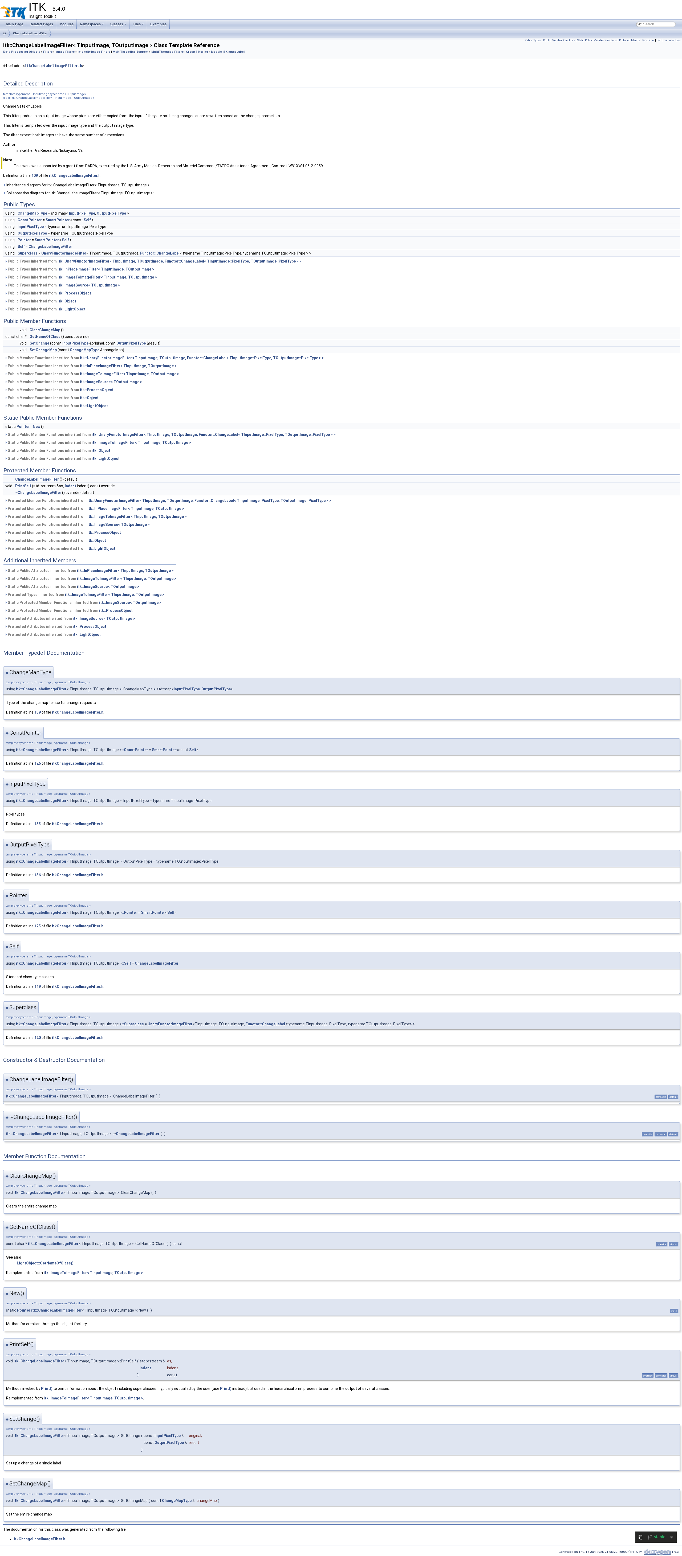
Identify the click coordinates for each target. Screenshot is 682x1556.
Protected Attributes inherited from (71, 618)
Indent (70, 486)
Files (137, 24)
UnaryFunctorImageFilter (63, 253)
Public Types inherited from (154, 261)
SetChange (39, 343)
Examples (158, 24)
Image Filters (65, 52)
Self (87, 220)
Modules (66, 24)
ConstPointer (30, 220)
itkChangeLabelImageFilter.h (53, 66)
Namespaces (90, 24)
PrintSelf (23, 486)
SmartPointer (58, 220)
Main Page (14, 24)
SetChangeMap (43, 350)
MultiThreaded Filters (167, 52)
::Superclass (133, 1024)
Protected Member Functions (636, 40)
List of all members (669, 40)
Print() (46, 1388)
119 (37, 986)
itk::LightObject (72, 309)
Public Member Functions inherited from (165, 358)
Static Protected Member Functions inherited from (84, 602)
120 (37, 1037)
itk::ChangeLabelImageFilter (41, 689)
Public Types (533, 40)
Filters (47, 52)
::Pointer (129, 912)
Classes (116, 24)
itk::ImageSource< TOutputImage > (89, 285)
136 (37, 875)
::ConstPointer (135, 750)
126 (37, 763)
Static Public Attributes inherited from (90, 570)
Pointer (24, 240)
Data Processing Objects (21, 52)
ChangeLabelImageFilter (30, 33)
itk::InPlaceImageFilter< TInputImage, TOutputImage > (106, 269)
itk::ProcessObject (74, 293)
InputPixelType (82, 213)
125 (37, 926)
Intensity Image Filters (94, 52)
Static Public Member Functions (597, 40)
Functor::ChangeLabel (160, 253)
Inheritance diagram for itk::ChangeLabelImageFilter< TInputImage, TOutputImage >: (78, 185)
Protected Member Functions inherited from (169, 500)
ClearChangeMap (45, 330)
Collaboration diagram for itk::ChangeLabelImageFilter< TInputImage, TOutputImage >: (80, 193)
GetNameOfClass (45, 336)
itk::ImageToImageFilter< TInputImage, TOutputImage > (107, 277)
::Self (126, 963)
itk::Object (67, 301)
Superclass (28, 253)
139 (37, 712)
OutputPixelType (111, 213)
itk (4, 33)
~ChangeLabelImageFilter (38, 492)
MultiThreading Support (130, 52)
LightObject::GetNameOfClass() (45, 1263)
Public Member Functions (559, 40)
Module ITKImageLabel (228, 52)
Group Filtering (197, 52)
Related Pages (41, 24)
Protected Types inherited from (85, 594)
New (36, 426)
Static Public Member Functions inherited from (171, 434)
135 (37, 824)
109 (34, 175)
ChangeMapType (32, 213)
